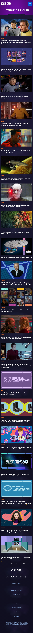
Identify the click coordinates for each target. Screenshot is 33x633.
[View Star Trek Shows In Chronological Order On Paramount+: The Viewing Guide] (16, 165)
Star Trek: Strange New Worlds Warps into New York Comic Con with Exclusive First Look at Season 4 (16, 366)
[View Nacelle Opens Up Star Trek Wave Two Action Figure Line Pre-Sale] (16, 380)
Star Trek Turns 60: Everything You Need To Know (14, 97)
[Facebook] (16, 577)
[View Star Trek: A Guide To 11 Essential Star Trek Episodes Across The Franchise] (16, 192)
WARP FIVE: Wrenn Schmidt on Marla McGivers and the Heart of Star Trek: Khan (16, 448)
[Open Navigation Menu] (30, 4)
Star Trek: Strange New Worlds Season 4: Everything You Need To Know (14, 124)
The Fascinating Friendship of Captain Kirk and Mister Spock (15, 310)
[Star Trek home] (16, 570)
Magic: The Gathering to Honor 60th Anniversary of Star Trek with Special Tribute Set (16, 503)
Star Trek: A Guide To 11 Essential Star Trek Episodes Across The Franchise (15, 205)
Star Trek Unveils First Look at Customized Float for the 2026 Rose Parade (15, 475)
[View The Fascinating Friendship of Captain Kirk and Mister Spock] (16, 297)
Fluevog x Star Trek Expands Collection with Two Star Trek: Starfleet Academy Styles (15, 420)
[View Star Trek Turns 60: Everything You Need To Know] (16, 83)
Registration (16, 599)
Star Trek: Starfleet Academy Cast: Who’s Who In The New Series (16, 151)
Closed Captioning (16, 607)
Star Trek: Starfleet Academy (9, 230)
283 (24, 563)
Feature (3, 280)
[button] (6, 4)
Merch (2, 390)
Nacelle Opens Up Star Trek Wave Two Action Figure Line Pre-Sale (16, 393)
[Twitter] (7, 577)
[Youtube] (12, 577)
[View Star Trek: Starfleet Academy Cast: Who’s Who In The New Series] (16, 138)
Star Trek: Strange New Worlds (10, 67)
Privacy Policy (16, 583)
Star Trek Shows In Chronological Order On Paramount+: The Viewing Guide (15, 178)
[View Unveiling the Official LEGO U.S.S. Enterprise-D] (16, 246)
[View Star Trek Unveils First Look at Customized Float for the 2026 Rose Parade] (16, 461)
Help (16, 603)
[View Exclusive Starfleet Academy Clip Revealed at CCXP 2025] (16, 219)
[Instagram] (21, 577)
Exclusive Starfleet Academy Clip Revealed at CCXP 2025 (16, 233)
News (2, 38)
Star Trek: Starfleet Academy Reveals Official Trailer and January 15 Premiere (16, 337)
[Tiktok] (26, 577)
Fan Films (16, 611)
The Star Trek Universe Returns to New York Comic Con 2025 (15, 558)
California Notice (16, 590)
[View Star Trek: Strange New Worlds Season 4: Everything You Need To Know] (16, 110)
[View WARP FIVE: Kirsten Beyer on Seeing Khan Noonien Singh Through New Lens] (16, 517)
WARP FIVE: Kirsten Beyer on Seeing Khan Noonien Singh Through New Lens (14, 531)
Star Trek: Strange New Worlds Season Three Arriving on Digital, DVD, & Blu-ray (16, 70)
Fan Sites (16, 616)
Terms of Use (16, 594)
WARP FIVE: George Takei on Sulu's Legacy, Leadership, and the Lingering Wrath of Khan (16, 283)
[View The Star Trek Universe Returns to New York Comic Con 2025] (16, 544)
